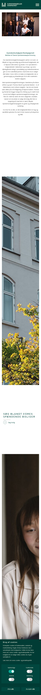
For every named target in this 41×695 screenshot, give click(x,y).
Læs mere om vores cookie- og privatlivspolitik (17, 660)
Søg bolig (11, 422)
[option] (20, 24)
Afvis (11, 689)
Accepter (30, 689)
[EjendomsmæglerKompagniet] (12, 5)
